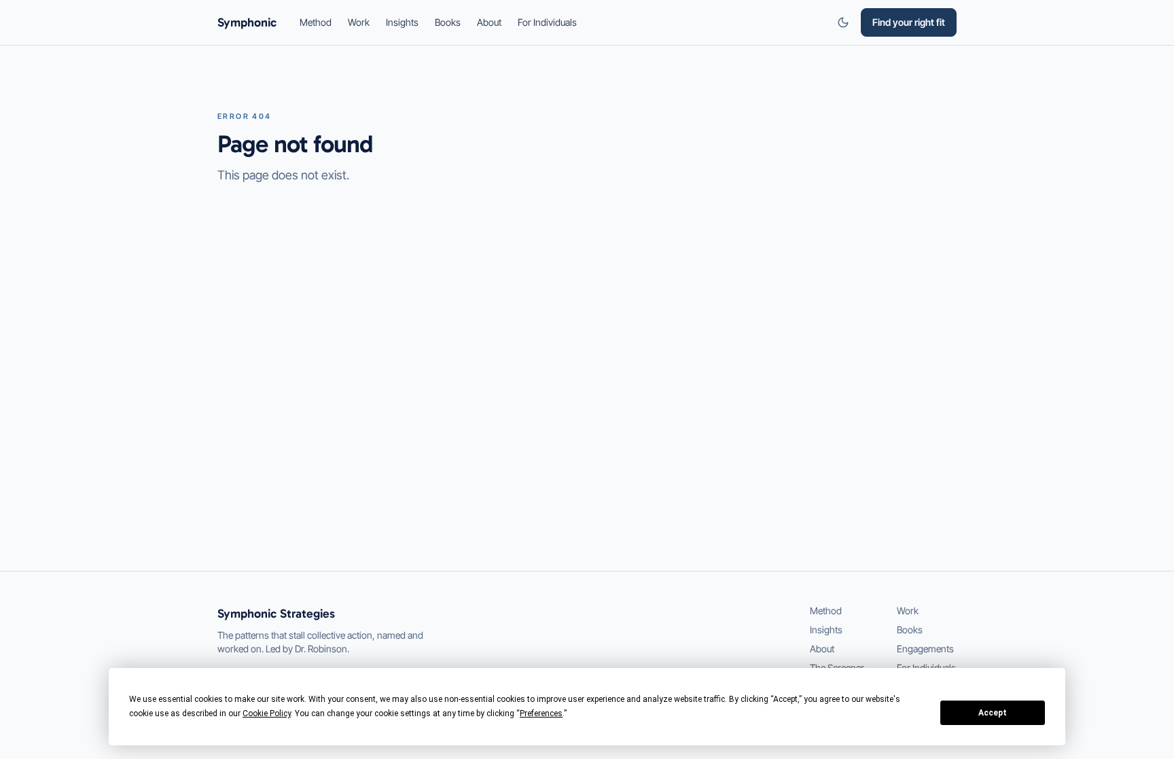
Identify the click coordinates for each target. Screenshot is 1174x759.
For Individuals (547, 22)
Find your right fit (908, 22)
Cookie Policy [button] (267, 713)
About (489, 22)
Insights (402, 22)
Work (359, 22)
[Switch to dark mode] (843, 22)
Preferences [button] (541, 713)
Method (316, 22)
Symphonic (247, 22)
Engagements (925, 648)
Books (448, 22)
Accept (992, 713)
